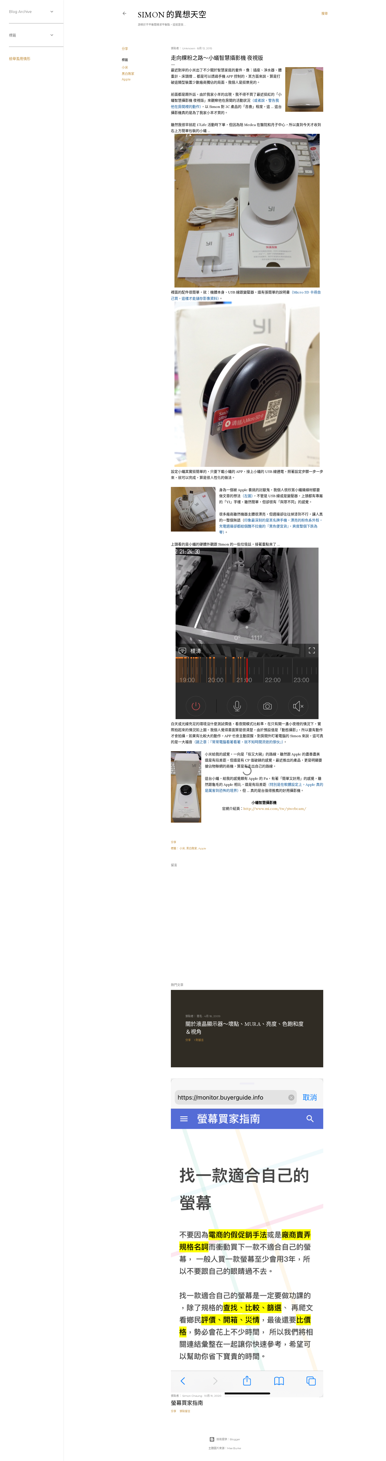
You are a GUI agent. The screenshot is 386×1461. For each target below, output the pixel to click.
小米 (125, 67)
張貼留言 (185, 1411)
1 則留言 (199, 1040)
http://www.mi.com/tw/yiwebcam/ (274, 808)
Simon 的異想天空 (172, 14)
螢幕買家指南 (187, 1402)
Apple (126, 79)
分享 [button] (125, 49)
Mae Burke (234, 1448)
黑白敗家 (128, 74)
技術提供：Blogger (228, 1439)
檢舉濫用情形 (19, 59)
